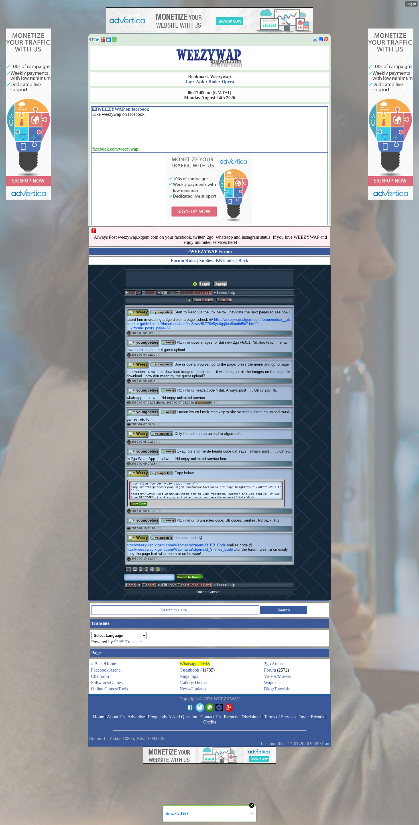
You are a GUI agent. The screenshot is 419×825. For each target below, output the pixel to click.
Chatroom (100, 676)
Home (131, 293)
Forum (270, 670)
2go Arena (273, 663)
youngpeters (163, 312)
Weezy (142, 312)
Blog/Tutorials (277, 688)
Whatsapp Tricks (195, 663)
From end (224, 299)
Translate (133, 641)
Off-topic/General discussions (186, 293)
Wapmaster (274, 682)
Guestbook (189, 670)
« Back (97, 663)
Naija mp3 (189, 676)
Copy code (138, 503)
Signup (220, 283)
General (149, 293)
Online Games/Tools (109, 688)
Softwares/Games (107, 682)
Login (204, 283)
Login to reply (203, 299)
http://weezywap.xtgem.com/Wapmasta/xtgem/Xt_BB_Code (176, 545)
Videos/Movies (277, 676)
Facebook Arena (106, 670)
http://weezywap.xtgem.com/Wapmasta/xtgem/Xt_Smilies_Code (180, 549)
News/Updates (193, 688)
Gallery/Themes (194, 682)
